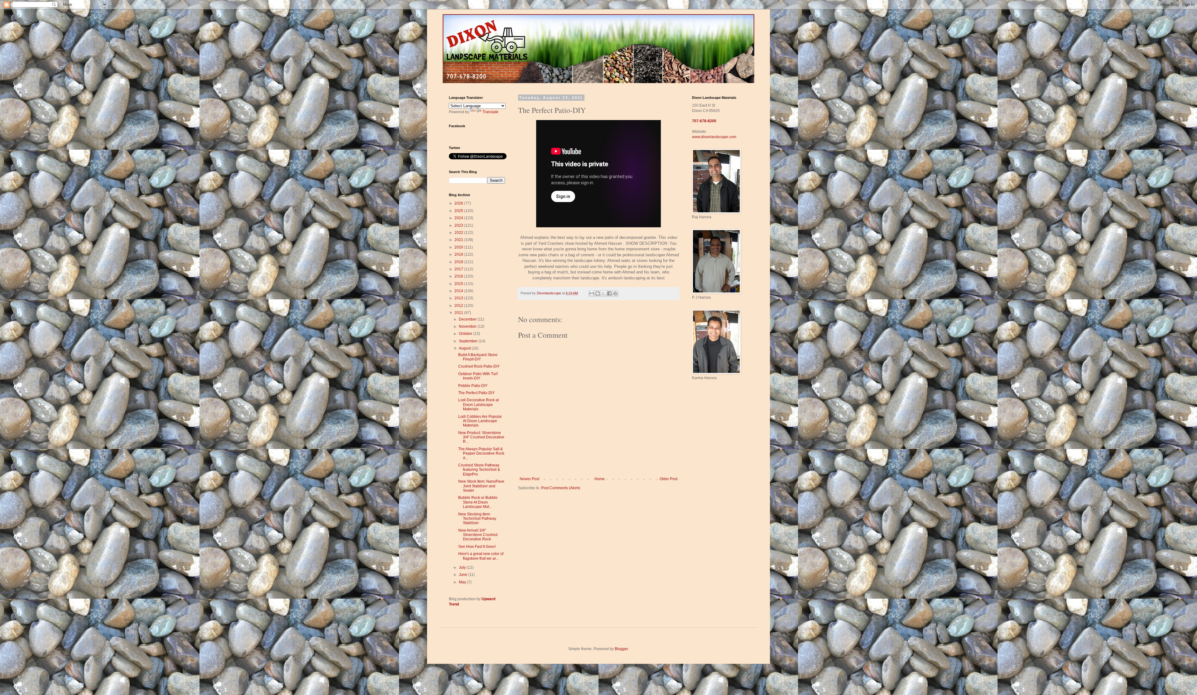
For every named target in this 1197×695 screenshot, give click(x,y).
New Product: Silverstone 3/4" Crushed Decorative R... (481, 437)
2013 (459, 298)
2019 (459, 254)
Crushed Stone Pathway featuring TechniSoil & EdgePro (479, 469)
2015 (459, 284)
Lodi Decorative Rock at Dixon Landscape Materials (478, 404)
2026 (459, 203)
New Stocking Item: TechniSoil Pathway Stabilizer (477, 518)
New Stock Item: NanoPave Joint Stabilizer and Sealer (481, 486)
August (465, 348)
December (468, 319)
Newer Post (529, 479)
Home (599, 479)
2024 (459, 218)
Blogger (621, 649)
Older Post (668, 479)
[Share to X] (603, 293)
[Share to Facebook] (609, 293)
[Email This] (592, 293)
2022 (459, 232)
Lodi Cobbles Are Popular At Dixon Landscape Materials (480, 421)
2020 (459, 247)
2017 (459, 269)
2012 (459, 305)
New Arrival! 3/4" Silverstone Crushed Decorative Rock (478, 535)
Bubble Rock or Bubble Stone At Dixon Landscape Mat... (478, 502)
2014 (459, 291)
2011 (459, 313)
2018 (459, 262)
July (463, 567)
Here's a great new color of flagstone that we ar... (480, 556)
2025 (459, 211)
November (468, 326)
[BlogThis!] (597, 293)
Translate (490, 112)
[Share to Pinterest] (615, 293)
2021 (459, 240)
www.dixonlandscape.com (714, 137)
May (463, 582)
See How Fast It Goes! (477, 546)
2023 (459, 225)
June (463, 574)
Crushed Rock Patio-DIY (479, 366)
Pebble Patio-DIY (473, 386)
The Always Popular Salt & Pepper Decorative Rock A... (481, 453)
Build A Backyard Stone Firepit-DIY (478, 357)
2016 (459, 276)
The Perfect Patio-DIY (476, 393)
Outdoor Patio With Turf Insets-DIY (478, 376)
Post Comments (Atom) (560, 488)
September (468, 341)
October (466, 333)
